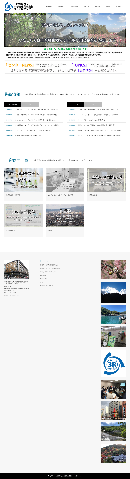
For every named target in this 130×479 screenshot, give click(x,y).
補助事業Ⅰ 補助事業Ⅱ (14, 195)
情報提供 (97, 6)
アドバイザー (74, 6)
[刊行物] (65, 215)
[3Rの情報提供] (23, 215)
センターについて (120, 6)
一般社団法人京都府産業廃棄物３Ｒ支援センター (16, 282)
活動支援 (86, 6)
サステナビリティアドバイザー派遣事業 (60, 195)
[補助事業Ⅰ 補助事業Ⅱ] (23, 180)
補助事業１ (49, 6)
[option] (65, 43)
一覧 (30, 104)
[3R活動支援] (106, 180)
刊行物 (108, 6)
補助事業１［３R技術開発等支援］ (49, 265)
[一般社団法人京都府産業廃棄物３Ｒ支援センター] (19, 7)
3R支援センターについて (46, 285)
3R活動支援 (93, 195)
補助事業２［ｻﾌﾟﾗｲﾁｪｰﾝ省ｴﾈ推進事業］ (50, 268)
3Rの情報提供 (10, 230)
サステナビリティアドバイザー (48, 272)
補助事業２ (61, 6)
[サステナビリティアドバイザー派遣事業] (65, 180)
